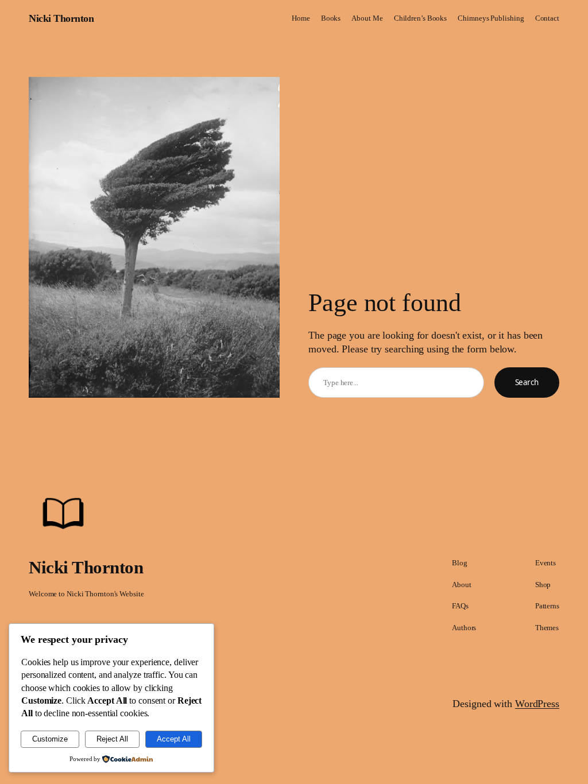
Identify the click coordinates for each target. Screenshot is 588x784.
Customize (50, 739)
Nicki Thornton (61, 18)
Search (527, 382)
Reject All (112, 739)
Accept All (174, 739)
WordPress (537, 703)
